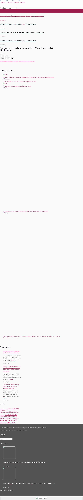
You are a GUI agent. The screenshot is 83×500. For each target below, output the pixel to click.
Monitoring (11, 414)
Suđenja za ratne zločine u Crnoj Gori (9, 61)
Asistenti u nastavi (3, 408)
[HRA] (12, 2)
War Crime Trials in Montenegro (27, 61)
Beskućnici (11, 409)
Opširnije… (13, 360)
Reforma (3, 418)
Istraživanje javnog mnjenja (11, 411)
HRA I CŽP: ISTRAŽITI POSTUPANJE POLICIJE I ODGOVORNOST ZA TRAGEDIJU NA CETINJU (11, 386)
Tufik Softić (12, 420)
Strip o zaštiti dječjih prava (13, 418)
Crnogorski (44, 498)
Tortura (3, 420)
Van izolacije (5, 422)
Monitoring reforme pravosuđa (8, 416)
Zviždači (12, 422)
